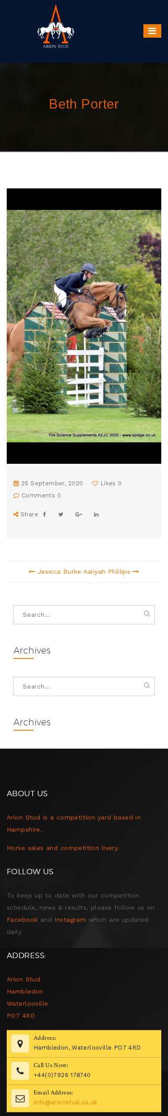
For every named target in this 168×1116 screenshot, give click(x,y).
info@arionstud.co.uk (66, 1102)
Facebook (22, 919)
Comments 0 (40, 495)
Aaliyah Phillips (107, 571)
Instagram (70, 919)
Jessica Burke (59, 571)
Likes (109, 483)
